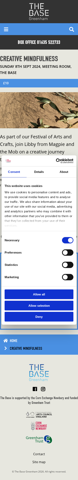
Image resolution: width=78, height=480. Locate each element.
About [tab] (64, 171)
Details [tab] (39, 171)
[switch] (67, 252)
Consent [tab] (14, 171)
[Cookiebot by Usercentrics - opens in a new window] (56, 160)
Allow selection (39, 305)
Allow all (39, 294)
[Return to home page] (39, 372)
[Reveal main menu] (6, 29)
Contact (39, 454)
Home (13, 340)
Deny (39, 316)
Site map (39, 462)
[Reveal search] (71, 29)
